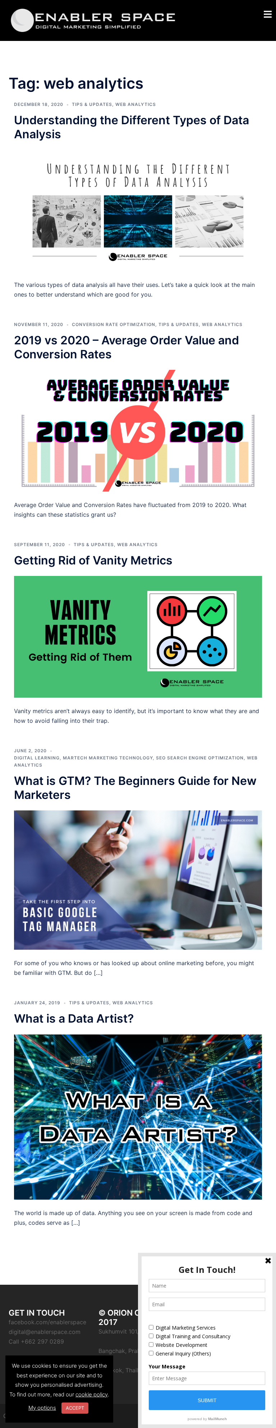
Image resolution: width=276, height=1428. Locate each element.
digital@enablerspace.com (44, 1331)
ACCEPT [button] (75, 1408)
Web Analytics (135, 104)
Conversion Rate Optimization (113, 324)
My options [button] (42, 1407)
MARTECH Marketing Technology (108, 757)
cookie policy (91, 1394)
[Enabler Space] (93, 19)
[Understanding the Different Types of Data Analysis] (138, 210)
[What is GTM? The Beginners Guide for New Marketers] (138, 879)
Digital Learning (37, 757)
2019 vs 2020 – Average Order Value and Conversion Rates (126, 347)
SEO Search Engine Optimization (200, 757)
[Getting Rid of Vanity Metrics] (138, 636)
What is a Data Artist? (74, 1018)
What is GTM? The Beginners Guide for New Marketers (135, 787)
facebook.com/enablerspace (47, 1322)
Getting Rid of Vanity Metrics (93, 560)
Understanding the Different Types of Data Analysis (131, 127)
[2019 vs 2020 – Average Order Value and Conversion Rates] (138, 430)
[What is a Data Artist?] (138, 1116)
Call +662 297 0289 (36, 1341)
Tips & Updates (92, 104)
